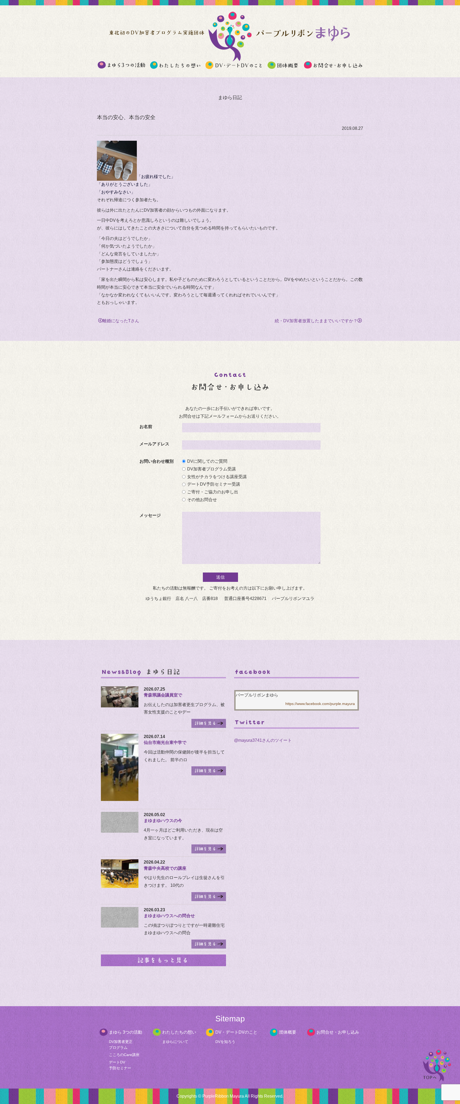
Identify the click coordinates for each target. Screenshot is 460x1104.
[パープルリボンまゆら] (230, 59)
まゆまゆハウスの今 (163, 820)
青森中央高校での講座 (165, 868)
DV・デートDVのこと (236, 1032)
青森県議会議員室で (163, 695)
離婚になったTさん (120, 321)
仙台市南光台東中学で (165, 742)
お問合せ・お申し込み (338, 1032)
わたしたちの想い (179, 1032)
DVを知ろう (225, 1041)
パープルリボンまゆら (257, 695)
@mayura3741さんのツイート (263, 740)
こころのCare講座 (124, 1055)
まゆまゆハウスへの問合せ (169, 915)
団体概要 (287, 1032)
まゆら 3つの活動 (125, 1032)
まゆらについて (175, 1041)
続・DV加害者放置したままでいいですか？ (316, 321)
